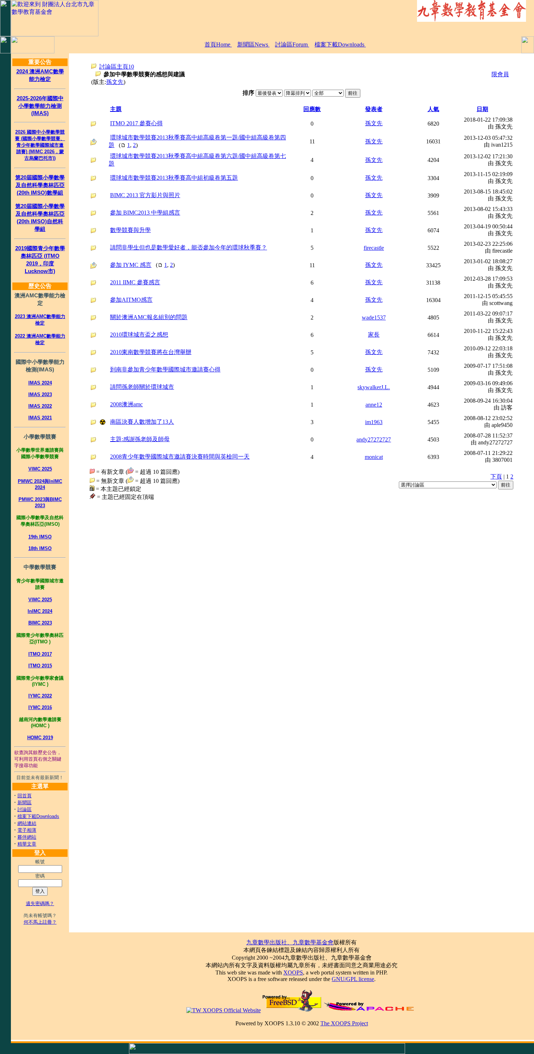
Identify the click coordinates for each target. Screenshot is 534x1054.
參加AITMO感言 (131, 300)
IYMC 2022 (40, 696)
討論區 (24, 809)
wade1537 (374, 317)
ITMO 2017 (40, 654)
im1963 (374, 422)
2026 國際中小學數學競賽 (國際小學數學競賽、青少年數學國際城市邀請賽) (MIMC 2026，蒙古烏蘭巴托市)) (40, 145)
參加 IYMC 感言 (130, 265)
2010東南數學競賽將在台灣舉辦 (150, 352)
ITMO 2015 (40, 665)
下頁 (496, 476)
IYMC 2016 (40, 707)
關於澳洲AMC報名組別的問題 (148, 317)
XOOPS (293, 972)
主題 (116, 109)
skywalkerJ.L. (373, 387)
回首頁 (24, 795)
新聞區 (24, 802)
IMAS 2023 (40, 394)
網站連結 (26, 823)
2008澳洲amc (126, 404)
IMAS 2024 (40, 383)
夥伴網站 (26, 837)
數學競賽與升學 (130, 230)
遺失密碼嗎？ (40, 903)
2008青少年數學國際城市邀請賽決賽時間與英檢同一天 (180, 456)
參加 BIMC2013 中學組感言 (145, 212)
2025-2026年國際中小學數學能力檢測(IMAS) (40, 105)
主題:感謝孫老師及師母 (140, 439)
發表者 (374, 109)
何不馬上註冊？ (40, 922)
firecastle (374, 248)
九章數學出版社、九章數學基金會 (289, 942)
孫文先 (115, 82)
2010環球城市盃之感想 (139, 334)
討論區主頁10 (116, 67)
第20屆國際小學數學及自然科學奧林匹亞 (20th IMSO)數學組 (40, 185)
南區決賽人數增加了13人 (142, 422)
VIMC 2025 (40, 469)
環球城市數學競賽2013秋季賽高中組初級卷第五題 (174, 178)
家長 (374, 334)
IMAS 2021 (40, 417)
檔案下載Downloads (340, 44)
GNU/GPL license (353, 979)
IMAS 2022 (40, 406)
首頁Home (218, 44)
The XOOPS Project (344, 1023)
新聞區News (253, 44)
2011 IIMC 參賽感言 (135, 282)
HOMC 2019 (40, 737)
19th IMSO (40, 537)
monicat (374, 457)
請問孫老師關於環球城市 (142, 387)
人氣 (433, 109)
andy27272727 (373, 439)
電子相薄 (26, 830)
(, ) (197, 141)
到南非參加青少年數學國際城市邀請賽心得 (165, 369)
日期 (482, 109)
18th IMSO (40, 548)
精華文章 (26, 844)
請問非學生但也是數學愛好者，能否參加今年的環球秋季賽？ (188, 247)
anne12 (373, 405)
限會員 (500, 74)
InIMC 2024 (40, 611)
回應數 (312, 109)
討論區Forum (292, 44)
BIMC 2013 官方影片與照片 (145, 195)
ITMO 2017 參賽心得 (136, 123)
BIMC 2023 (40, 623)
